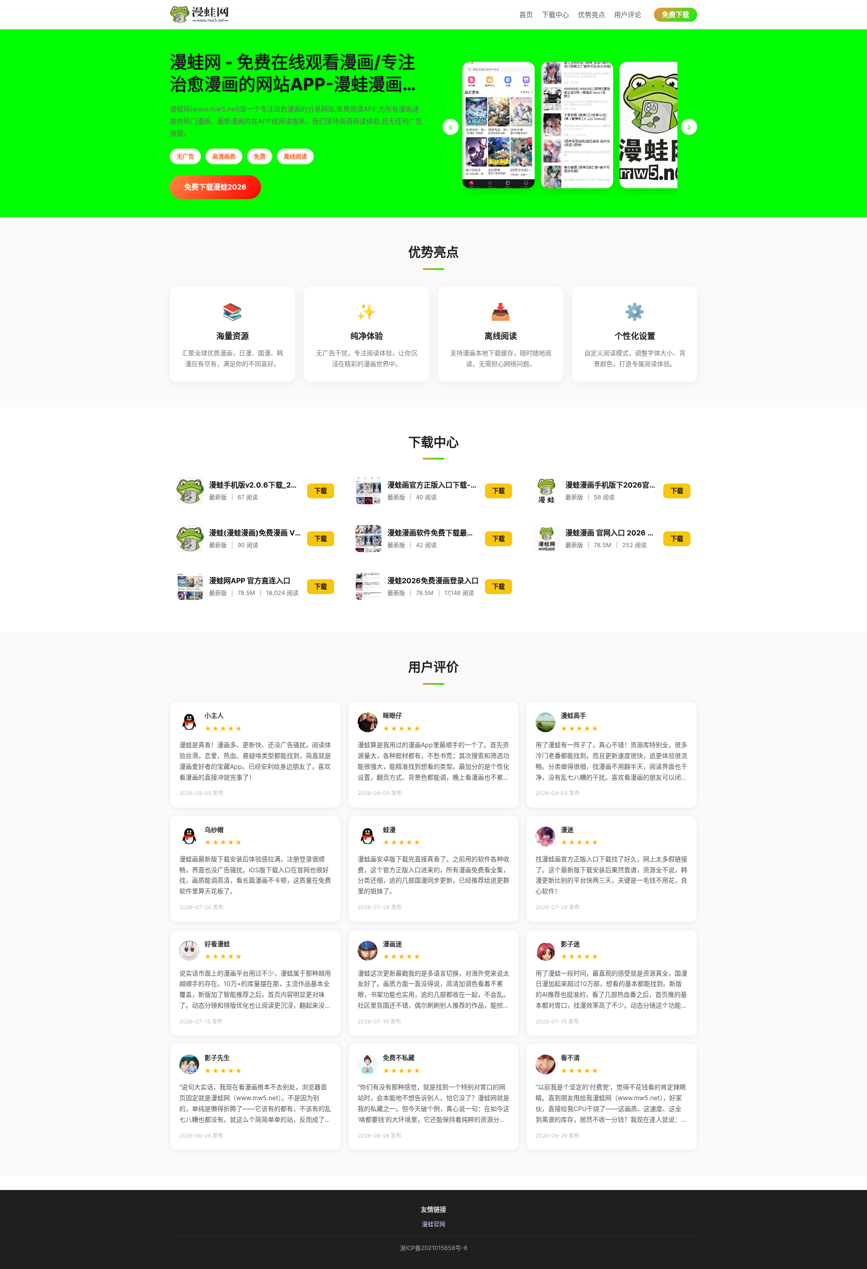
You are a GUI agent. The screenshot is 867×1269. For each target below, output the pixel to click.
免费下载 (675, 14)
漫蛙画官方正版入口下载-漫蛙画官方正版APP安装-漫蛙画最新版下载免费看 (433, 484)
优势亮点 (591, 14)
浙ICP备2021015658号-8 (433, 1247)
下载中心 (555, 14)
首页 (526, 14)
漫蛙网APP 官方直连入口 (249, 580)
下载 (320, 490)
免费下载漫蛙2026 (215, 186)
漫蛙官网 (433, 1223)
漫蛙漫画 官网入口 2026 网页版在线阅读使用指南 (611, 532)
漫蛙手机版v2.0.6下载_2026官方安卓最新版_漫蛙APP (255, 484)
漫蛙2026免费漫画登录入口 (433, 580)
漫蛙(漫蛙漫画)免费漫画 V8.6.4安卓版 (255, 532)
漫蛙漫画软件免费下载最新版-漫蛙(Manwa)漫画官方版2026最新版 (433, 532)
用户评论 (627, 14)
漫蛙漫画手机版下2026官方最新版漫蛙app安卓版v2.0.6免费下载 (611, 484)
